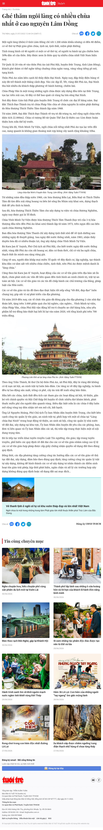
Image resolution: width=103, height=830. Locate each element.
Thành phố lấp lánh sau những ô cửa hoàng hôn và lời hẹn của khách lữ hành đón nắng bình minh (77, 589)
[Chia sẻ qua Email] (99, 33)
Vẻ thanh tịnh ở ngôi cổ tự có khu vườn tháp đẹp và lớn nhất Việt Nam (47, 506)
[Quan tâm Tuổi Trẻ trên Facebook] (99, 780)
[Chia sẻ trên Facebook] (87, 33)
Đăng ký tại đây (56, 768)
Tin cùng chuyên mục (24, 541)
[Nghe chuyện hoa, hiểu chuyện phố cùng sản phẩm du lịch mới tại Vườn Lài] (25, 566)
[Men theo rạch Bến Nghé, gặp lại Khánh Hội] (25, 620)
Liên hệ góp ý (41, 818)
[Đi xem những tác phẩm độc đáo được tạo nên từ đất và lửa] (77, 620)
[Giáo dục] (61, 3)
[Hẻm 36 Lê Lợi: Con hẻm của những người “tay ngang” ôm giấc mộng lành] (77, 671)
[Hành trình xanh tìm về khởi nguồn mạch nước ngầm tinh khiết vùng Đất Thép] (25, 671)
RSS (49, 818)
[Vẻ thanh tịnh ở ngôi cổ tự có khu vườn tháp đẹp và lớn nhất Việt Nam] (18, 490)
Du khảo (16, 9)
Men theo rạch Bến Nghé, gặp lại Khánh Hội (25, 641)
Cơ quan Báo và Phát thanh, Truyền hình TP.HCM (20, 805)
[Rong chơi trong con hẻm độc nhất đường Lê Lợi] (25, 722)
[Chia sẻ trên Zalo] (81, 33)
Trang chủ (6, 9)
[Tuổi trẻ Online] (49, 3)
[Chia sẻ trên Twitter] (93, 33)
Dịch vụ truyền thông (10, 818)
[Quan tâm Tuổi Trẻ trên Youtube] (93, 780)
